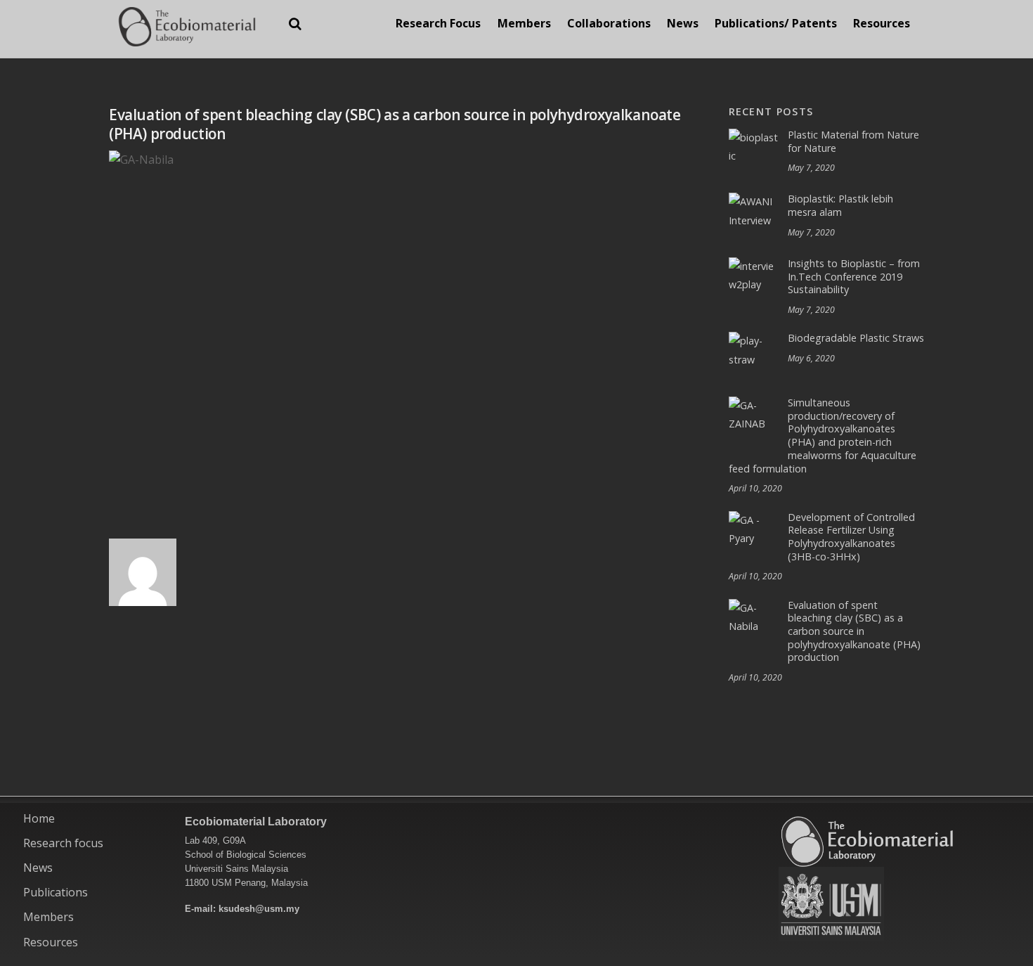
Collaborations (609, 23)
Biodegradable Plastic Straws (856, 338)
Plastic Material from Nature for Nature (853, 142)
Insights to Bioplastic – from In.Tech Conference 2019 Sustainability (854, 276)
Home (39, 818)
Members (524, 23)
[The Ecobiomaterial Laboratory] (186, 38)
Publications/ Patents (776, 23)
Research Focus (438, 23)
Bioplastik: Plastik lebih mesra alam (840, 206)
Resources (881, 23)
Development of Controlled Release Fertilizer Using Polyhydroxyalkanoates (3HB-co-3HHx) (851, 537)
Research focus (63, 843)
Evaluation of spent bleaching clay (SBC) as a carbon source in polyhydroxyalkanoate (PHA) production (854, 631)
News (683, 23)
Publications (55, 892)
